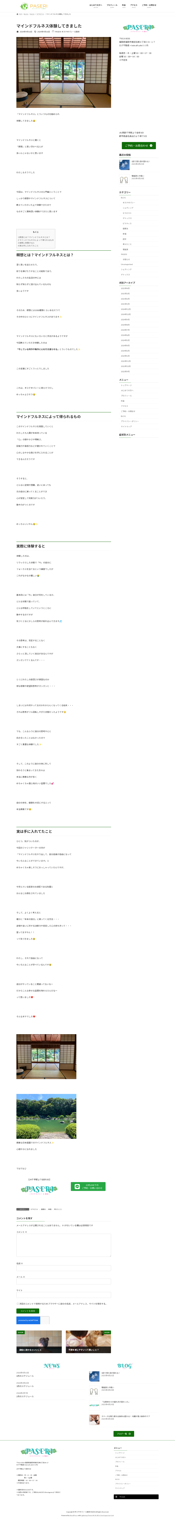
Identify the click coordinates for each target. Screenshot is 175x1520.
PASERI (124, 254)
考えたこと (58, 1209)
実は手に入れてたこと (28, 246)
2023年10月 (126, 366)
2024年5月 (125, 340)
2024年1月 (125, 356)
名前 (19, 1263)
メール (20, 1277)
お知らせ (126, 259)
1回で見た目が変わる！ (141, 161)
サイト (19, 1290)
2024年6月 (125, 335)
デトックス (127, 218)
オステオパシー (129, 203)
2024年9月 (125, 319)
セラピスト (34, 1209)
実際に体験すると (26, 243)
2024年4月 (125, 345)
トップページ (126, 385)
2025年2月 (125, 299)
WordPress (74, 1515)
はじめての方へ (127, 390)
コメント (21, 1232)
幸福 (49, 1209)
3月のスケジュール (25, 1386)
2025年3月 (125, 293)
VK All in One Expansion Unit (104, 1515)
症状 (124, 239)
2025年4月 (125, 288)
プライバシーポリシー (130, 421)
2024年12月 (126, 309)
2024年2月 (125, 351)
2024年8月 (125, 325)
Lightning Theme (87, 1515)
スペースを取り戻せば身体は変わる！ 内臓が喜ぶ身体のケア (125, 1416)
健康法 (43, 1209)
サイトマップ (126, 426)
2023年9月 (125, 371)
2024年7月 (125, 330)
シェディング (128, 208)
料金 (123, 401)
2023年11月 (126, 361)
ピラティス (127, 223)
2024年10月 (126, 314)
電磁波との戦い (138, 176)
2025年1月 (125, 304)
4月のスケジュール (25, 1376)
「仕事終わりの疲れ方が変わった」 (115, 1402)
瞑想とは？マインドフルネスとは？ (34, 237)
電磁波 (125, 249)
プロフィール (126, 396)
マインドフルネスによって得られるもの (36, 240)
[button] (88, 1186)
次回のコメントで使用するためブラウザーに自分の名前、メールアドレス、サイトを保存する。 (63, 1303)
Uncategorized (127, 264)
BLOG (123, 197)
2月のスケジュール (25, 1396)
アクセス (124, 406)
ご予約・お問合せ (128, 411)
